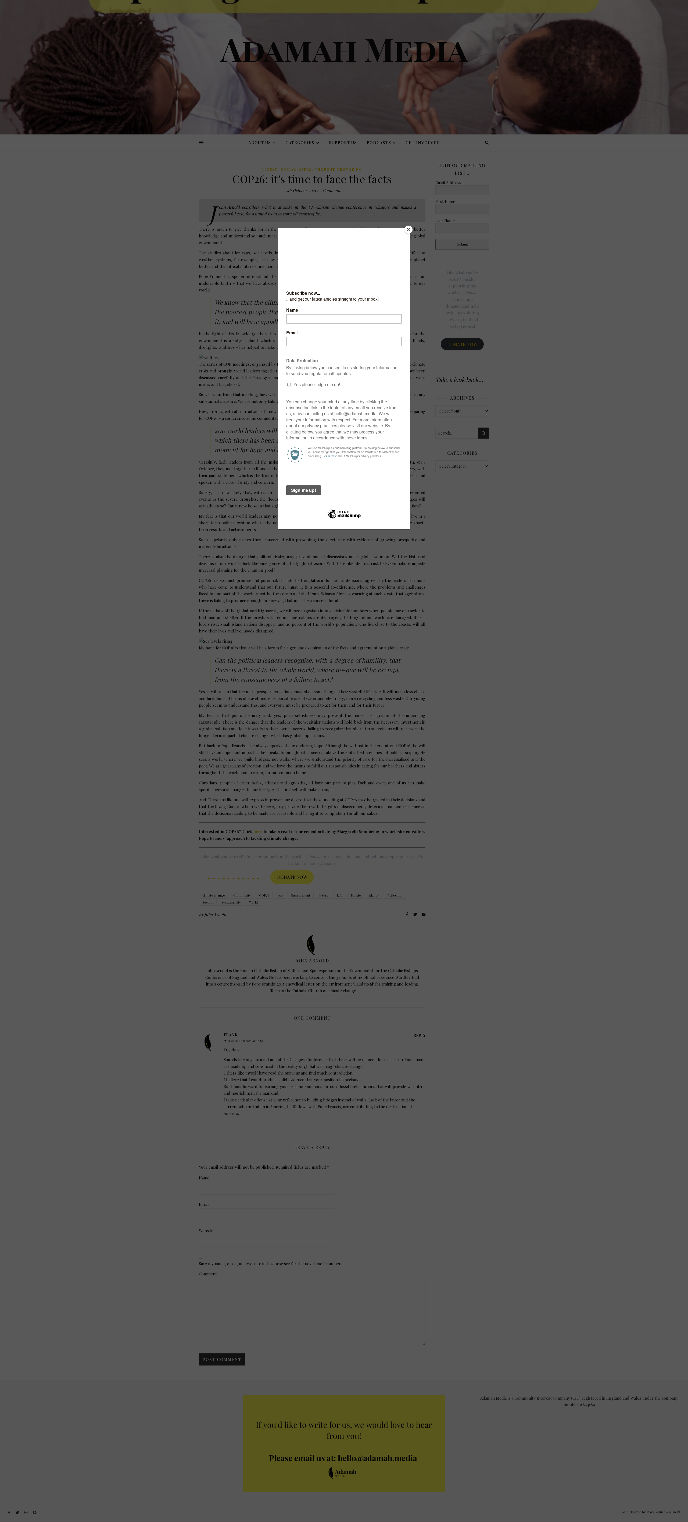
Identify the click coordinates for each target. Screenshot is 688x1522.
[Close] (408, 230)
